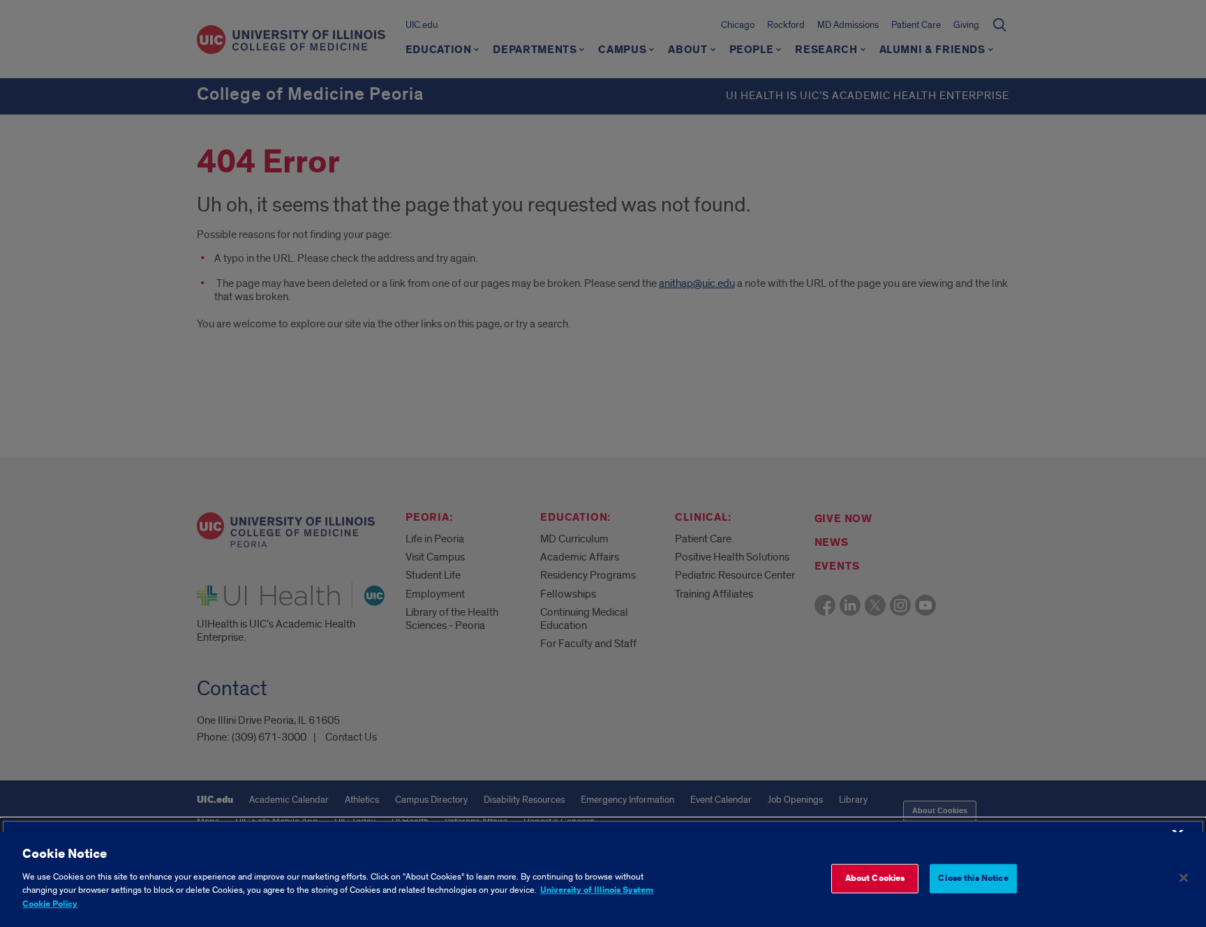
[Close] (1183, 877)
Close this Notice (973, 878)
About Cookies (875, 878)
